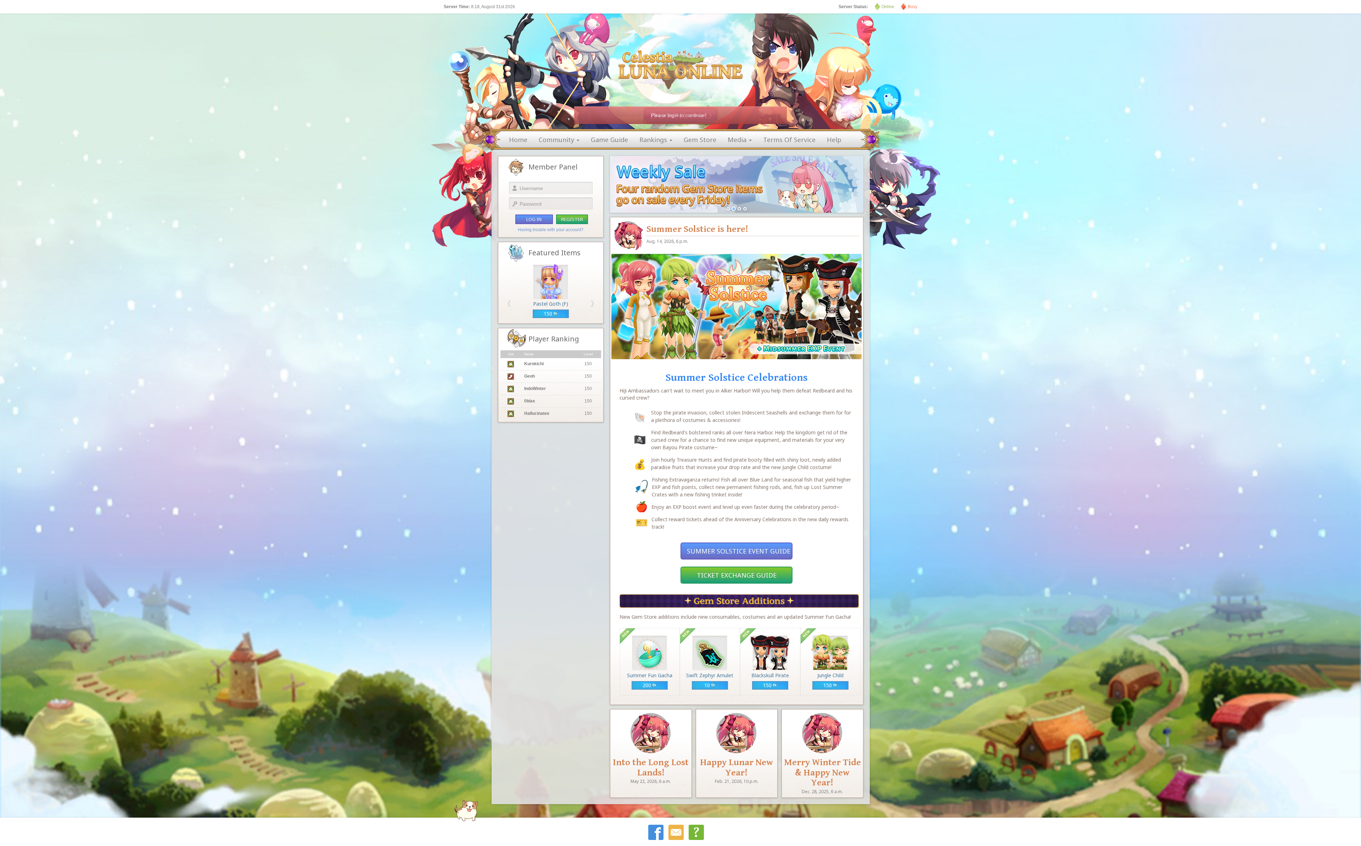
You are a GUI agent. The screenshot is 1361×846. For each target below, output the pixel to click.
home (518, 139)
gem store (700, 139)
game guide (609, 139)
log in (534, 219)
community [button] (557, 139)
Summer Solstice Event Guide (738, 551)
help (834, 139)
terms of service (789, 139)
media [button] (738, 139)
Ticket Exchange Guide (737, 575)
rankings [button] (654, 139)
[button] (509, 303)
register (572, 219)
